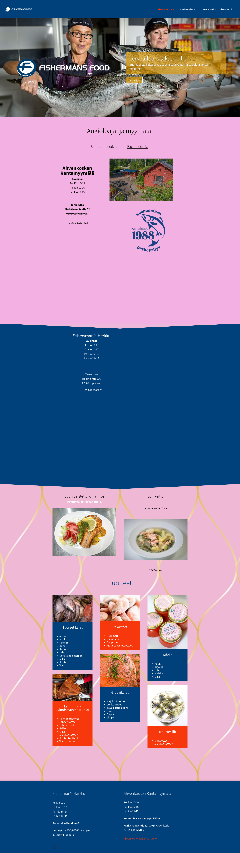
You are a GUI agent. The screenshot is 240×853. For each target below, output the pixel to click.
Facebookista (137, 146)
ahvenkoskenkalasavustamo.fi (141, 838)
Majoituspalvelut (188, 9)
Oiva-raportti (226, 9)
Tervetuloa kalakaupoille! (159, 58)
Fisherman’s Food (166, 9)
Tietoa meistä (207, 9)
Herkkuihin (134, 80)
